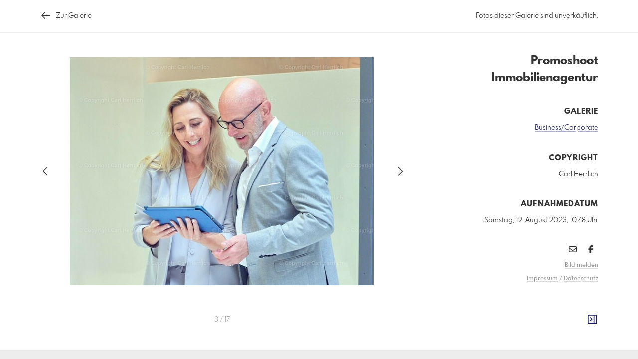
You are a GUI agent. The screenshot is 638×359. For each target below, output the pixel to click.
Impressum (542, 279)
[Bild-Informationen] (592, 320)
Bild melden (581, 265)
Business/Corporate (566, 127)
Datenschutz (581, 279)
